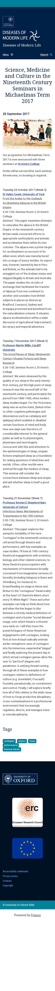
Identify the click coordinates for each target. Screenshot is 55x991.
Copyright (8, 885)
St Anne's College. (29, 164)
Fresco (36, 915)
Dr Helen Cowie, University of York (23, 194)
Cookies (7, 880)
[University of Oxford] (8, 21)
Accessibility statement (15, 871)
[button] (44, 54)
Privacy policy (10, 876)
